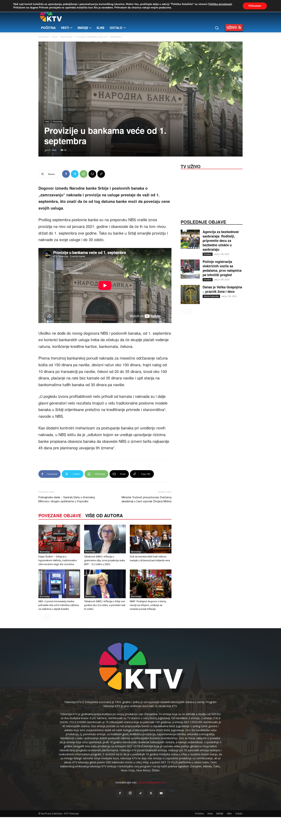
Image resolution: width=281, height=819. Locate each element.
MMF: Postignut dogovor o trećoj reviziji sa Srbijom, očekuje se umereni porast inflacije (148, 605)
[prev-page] (40, 616)
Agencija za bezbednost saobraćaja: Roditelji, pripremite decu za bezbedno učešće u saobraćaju (221, 240)
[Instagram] (130, 793)
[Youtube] (161, 793)
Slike (229, 813)
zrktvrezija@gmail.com (152, 782)
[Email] (92, 174)
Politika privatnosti (220, 4)
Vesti (54, 36)
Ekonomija (66, 36)
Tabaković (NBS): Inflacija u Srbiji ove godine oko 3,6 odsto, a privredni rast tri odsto (104, 605)
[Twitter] (75, 174)
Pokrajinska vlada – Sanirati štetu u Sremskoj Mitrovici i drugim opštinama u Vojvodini (66, 499)
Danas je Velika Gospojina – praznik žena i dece (222, 289)
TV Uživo (191, 166)
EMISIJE (219, 813)
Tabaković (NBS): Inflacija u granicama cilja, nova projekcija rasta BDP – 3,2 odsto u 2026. (104, 560)
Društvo (207, 254)
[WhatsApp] (83, 174)
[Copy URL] (101, 174)
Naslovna (43, 36)
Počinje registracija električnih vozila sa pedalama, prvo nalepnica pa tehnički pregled (222, 268)
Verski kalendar (211, 296)
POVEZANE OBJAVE (59, 515)
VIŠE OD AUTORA (104, 515)
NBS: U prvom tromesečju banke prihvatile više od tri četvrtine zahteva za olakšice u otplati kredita (58, 605)
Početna (199, 813)
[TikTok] (140, 793)
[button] (216, 27)
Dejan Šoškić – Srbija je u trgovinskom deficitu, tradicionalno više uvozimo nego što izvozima (57, 560)
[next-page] (47, 616)
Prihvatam (255, 6)
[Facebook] (66, 174)
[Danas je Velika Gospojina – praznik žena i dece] (190, 294)
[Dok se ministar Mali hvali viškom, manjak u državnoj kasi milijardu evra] (150, 539)
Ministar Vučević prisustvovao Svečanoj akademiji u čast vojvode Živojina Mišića (146, 499)
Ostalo (239, 813)
